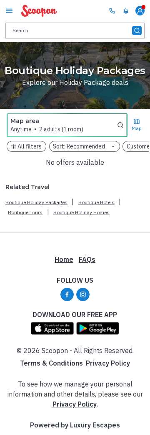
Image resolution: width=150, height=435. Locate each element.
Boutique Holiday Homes (81, 212)
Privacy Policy (108, 363)
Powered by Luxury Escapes (75, 425)
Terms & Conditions (51, 363)
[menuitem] (125, 11)
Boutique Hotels (96, 202)
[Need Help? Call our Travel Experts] (112, 10)
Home (64, 259)
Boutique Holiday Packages (36, 202)
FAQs (87, 259)
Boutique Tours (25, 212)
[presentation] (75, 30)
